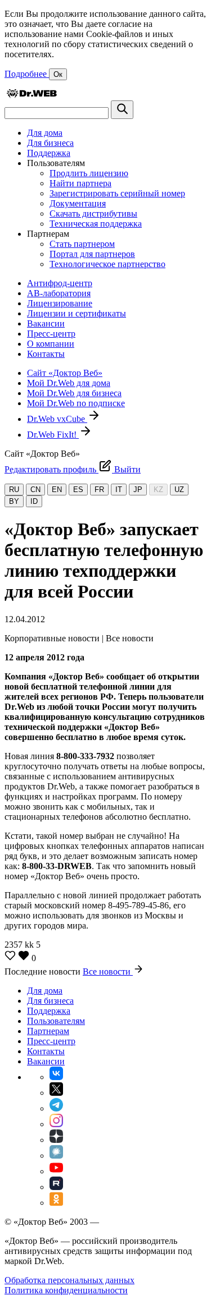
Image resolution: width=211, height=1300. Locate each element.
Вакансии (46, 323)
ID (34, 501)
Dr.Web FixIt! (53, 434)
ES (78, 489)
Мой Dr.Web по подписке (76, 403)
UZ (179, 489)
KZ (158, 489)
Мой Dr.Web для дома (68, 383)
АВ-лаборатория (59, 293)
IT (118, 489)
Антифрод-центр (59, 283)
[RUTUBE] (56, 1187)
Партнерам (48, 1031)
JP (137, 489)
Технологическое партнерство (107, 264)
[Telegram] (56, 1108)
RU (14, 489)
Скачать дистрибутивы (93, 213)
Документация (78, 203)
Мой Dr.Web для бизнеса (74, 393)
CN (35, 489)
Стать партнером (82, 244)
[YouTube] (56, 1171)
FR (99, 489)
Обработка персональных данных (69, 1280)
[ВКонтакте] (56, 1077)
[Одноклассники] (56, 1202)
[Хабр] (56, 1155)
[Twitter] (56, 1092)
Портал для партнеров (92, 254)
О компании (50, 343)
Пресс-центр (51, 333)
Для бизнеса (50, 143)
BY (14, 501)
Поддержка (48, 153)
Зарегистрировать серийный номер (117, 193)
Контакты (46, 354)
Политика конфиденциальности (66, 1290)
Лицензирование (59, 303)
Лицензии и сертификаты (76, 313)
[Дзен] (56, 1140)
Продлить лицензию (89, 173)
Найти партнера (80, 183)
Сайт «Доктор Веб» (64, 373)
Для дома (44, 132)
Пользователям (56, 1021)
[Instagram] (56, 1124)
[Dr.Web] (32, 95)
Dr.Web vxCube (57, 419)
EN (57, 489)
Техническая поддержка (96, 223)
